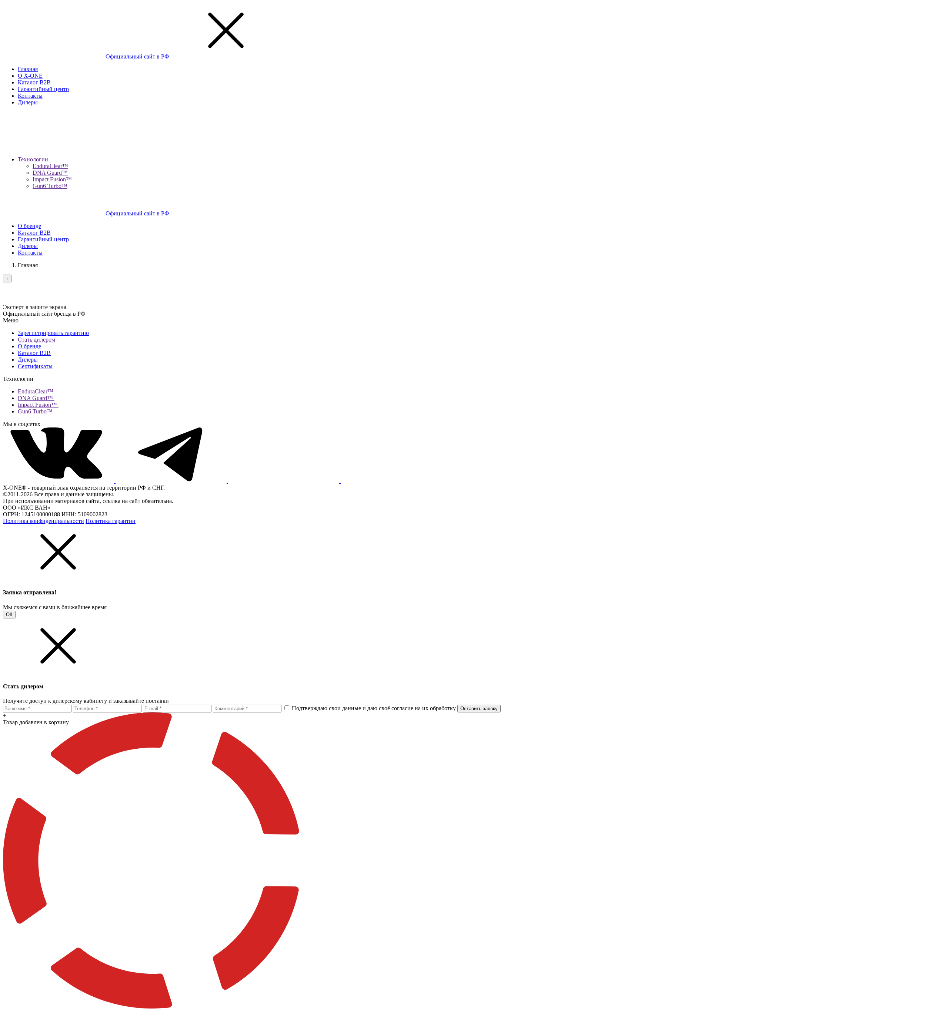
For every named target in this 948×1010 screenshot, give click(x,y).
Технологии (34, 159)
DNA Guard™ (50, 173)
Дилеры (28, 102)
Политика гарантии (111, 521)
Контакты (30, 96)
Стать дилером (36, 339)
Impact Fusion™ (52, 179)
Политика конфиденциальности (43, 521)
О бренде (29, 226)
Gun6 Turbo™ (50, 186)
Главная (28, 69)
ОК (9, 614)
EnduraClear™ (50, 166)
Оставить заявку (479, 708)
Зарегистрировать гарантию (53, 333)
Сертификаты (35, 366)
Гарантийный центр (43, 89)
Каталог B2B (34, 82)
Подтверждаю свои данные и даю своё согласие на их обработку (374, 708)
